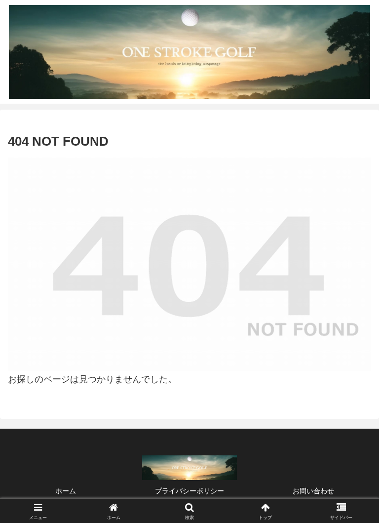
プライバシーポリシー (189, 491)
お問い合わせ (313, 491)
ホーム (65, 491)
